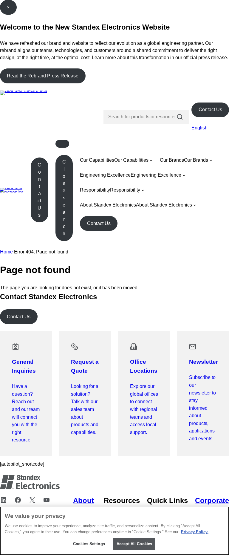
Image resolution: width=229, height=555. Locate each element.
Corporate (212, 500)
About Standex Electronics (108, 204)
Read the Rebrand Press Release (42, 75)
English (199, 127)
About (83, 500)
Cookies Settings (89, 544)
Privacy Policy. (194, 532)
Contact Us (210, 109)
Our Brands (172, 160)
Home (6, 251)
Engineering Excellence (105, 175)
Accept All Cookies (134, 544)
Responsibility (95, 189)
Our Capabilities (97, 160)
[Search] (179, 116)
